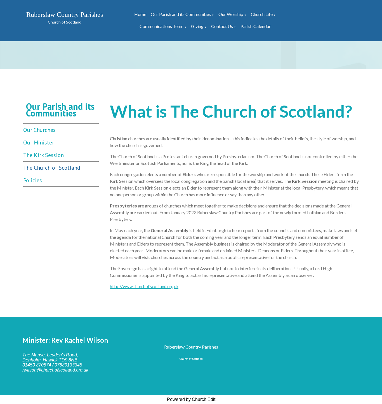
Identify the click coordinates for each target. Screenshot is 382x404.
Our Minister (38, 142)
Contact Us (222, 26)
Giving (197, 26)
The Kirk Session (43, 155)
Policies (32, 180)
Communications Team (161, 26)
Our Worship (230, 14)
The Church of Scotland (51, 167)
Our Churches (39, 130)
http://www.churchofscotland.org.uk (144, 286)
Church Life (262, 14)
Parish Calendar (255, 26)
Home (140, 14)
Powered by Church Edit (191, 399)
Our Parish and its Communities (181, 14)
